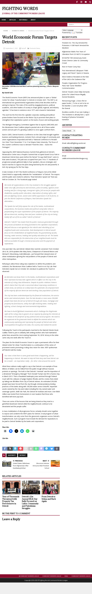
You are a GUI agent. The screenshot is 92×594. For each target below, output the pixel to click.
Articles (12, 20)
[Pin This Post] (20, 449)
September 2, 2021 (11, 48)
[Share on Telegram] (46, 449)
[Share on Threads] (56, 449)
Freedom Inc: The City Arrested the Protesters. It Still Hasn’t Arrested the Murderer (75, 45)
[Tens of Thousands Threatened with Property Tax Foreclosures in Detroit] (11, 487)
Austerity (12, 455)
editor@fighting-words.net (76, 143)
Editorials (23, 20)
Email (66, 576)
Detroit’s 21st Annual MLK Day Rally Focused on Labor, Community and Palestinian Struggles (30, 502)
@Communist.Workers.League (29, 576)
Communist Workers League (51, 576)
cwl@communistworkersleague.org (75, 158)
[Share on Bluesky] (51, 449)
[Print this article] (30, 449)
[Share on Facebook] (4, 449)
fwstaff (23, 48)
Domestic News (35, 48)
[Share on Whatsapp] (36, 449)
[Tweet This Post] (10, 449)
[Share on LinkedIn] (15, 449)
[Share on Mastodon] (41, 449)
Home (4, 20)
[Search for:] (78, 24)
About (33, 20)
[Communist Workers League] (81, 2)
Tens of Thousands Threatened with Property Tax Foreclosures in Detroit (10, 501)
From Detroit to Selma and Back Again (49, 499)
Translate (79, 32)
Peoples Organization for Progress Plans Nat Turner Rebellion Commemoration (74, 85)
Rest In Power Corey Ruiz (71, 67)
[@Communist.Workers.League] (77, 2)
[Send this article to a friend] (25, 449)
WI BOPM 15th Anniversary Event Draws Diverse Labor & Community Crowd (75, 60)
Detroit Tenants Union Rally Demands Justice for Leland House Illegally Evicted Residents (76, 94)
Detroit (23, 455)
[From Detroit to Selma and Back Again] (51, 487)
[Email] (86, 2)
